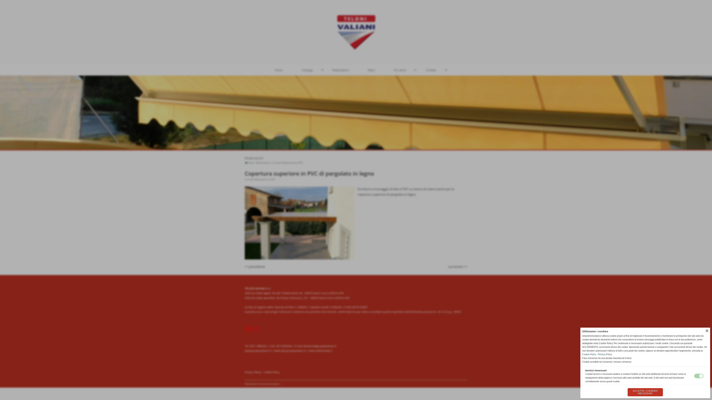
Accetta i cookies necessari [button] (645, 392)
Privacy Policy (605, 354)
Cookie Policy (589, 354)
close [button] (707, 331)
